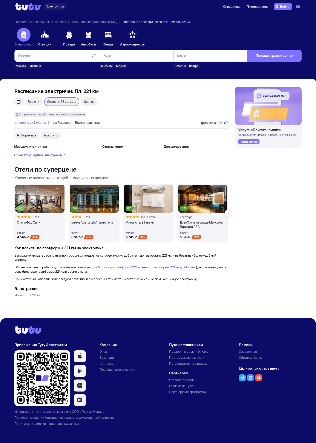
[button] (80, 356)
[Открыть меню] (299, 6)
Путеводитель (257, 7)
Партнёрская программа (187, 392)
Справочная (232, 7)
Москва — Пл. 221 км (27, 295)
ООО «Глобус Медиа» (88, 412)
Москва (60, 22)
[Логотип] (28, 7)
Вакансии (107, 357)
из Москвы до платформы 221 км (117, 267)
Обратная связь (250, 357)
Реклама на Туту (181, 386)
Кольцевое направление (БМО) (94, 22)
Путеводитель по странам (188, 363)
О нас (104, 351)
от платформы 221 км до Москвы (172, 267)
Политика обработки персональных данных (46, 424)
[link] (248, 141)
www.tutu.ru (87, 418)
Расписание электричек (32, 22)
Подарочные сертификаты (189, 351)
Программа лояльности (186, 357)
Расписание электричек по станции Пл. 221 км (156, 22)
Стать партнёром (181, 380)
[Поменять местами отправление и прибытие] (94, 56)
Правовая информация (117, 369)
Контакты (107, 363)
